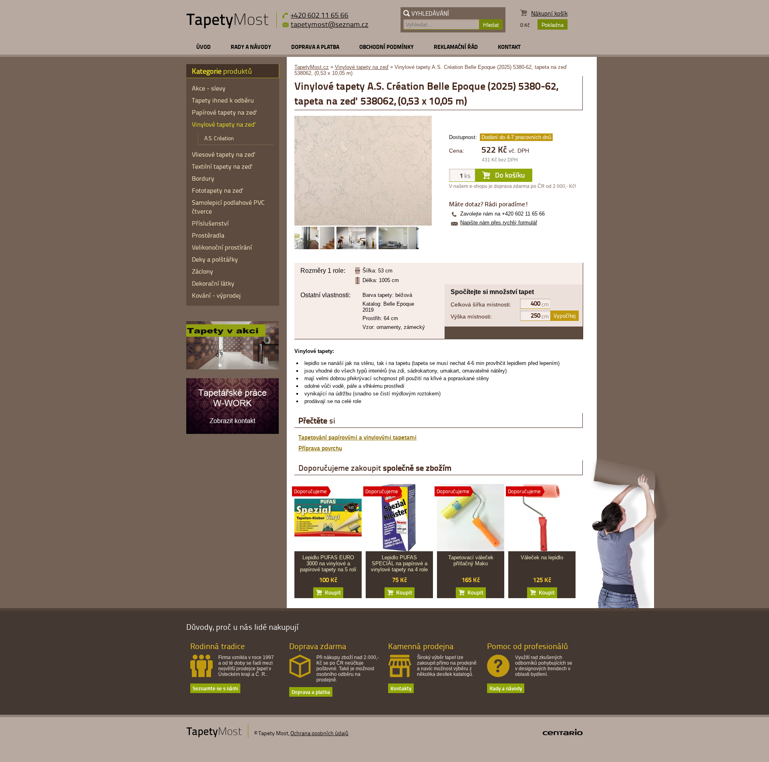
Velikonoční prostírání (222, 247)
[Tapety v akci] (232, 367)
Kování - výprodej (216, 295)
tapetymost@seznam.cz (329, 24)
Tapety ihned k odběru (223, 100)
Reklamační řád (456, 46)
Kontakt (509, 46)
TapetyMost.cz (311, 67)
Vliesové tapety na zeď (224, 154)
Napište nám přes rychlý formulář (498, 223)
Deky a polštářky (215, 259)
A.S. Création (219, 138)
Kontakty (401, 688)
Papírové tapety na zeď (224, 112)
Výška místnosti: (471, 316)
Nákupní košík (549, 13)
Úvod (203, 46)
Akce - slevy (208, 88)
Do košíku (328, 592)
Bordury (203, 178)
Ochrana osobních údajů (319, 733)
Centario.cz (563, 732)
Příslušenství (210, 223)
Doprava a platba (315, 46)
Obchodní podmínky (386, 46)
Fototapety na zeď (218, 190)
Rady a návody (251, 46)
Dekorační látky (213, 283)
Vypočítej (565, 315)
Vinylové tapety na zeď (362, 67)
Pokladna (553, 24)
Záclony (202, 271)
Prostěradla (208, 235)
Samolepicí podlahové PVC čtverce (228, 207)
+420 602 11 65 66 (319, 15)
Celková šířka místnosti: (481, 304)
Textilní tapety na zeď (222, 166)
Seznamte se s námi (215, 688)
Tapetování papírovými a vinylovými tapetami (357, 437)
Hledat (491, 24)
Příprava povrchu (320, 447)
